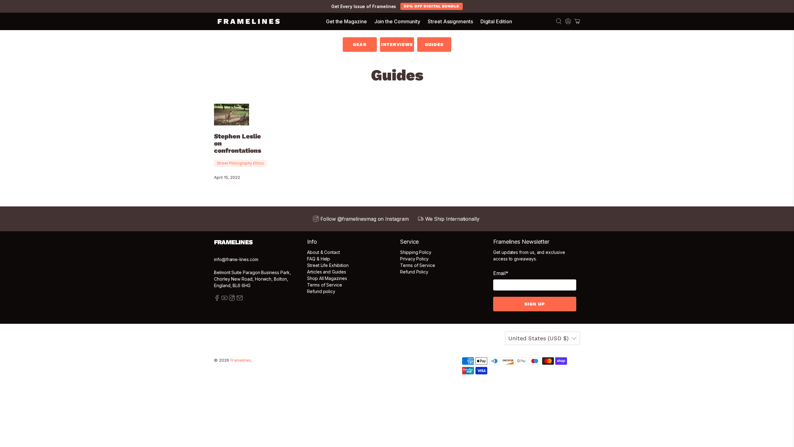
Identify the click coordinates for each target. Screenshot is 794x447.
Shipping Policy (415, 252)
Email (500, 273)
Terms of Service (324, 284)
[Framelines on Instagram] (232, 299)
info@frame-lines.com (236, 259)
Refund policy (321, 291)
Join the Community (397, 21)
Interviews (397, 44)
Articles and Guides (326, 271)
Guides (434, 44)
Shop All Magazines (327, 278)
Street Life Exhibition (327, 265)
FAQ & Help (318, 258)
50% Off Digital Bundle (431, 6)
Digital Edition (496, 21)
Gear (359, 44)
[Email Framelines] (240, 299)
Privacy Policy (414, 258)
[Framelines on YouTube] (224, 299)
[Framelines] (249, 21)
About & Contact (323, 252)
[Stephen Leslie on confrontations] (231, 114)
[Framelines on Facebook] (217, 299)
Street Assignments (450, 21)
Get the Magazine (346, 21)
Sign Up (534, 303)
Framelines (240, 360)
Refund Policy (414, 271)
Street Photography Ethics (240, 163)
